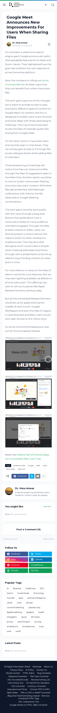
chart (19, 603)
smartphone (12, 626)
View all (46, 506)
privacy (10, 622)
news (45, 465)
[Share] (48, 44)
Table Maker (12, 692)
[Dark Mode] (46, 5)
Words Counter (13, 673)
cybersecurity (34, 607)
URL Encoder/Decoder (17, 680)
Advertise (37, 666)
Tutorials (10, 598)
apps (21, 598)
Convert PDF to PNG (40, 689)
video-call (21, 469)
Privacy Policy (16, 670)
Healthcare (30, 588)
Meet (38, 465)
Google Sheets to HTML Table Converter (28, 705)
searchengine (23, 622)
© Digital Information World (17, 666)
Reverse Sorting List (40, 680)
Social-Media (23, 593)
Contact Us (41, 670)
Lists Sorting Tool (15, 683)
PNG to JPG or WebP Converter (36, 692)
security (37, 622)
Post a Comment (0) (28, 529)
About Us (48, 666)
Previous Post (10, 539)
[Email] (37, 476)
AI (8, 588)
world (18, 631)
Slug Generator (44, 673)
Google (30, 465)
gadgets (30, 612)
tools (41, 626)
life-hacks (35, 617)
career (10, 603)
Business (17, 588)
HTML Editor (28, 673)
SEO (42, 588)
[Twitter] (31, 476)
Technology (10, 469)
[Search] (53, 5)
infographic (12, 617)
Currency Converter (37, 686)
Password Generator (17, 676)
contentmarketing (15, 607)
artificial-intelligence (36, 598)
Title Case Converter (39, 676)
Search (10, 593)
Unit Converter (18, 686)
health (41, 612)
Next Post (48, 539)
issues (24, 617)
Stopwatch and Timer (17, 689)
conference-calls (19, 465)
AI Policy (30, 670)
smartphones (28, 626)
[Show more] (43, 476)
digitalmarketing (14, 612)
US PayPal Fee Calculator (37, 683)
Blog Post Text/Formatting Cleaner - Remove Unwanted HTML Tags (28, 697)
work (9, 631)
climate (29, 603)
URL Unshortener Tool (28, 702)
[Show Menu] (4, 5)
